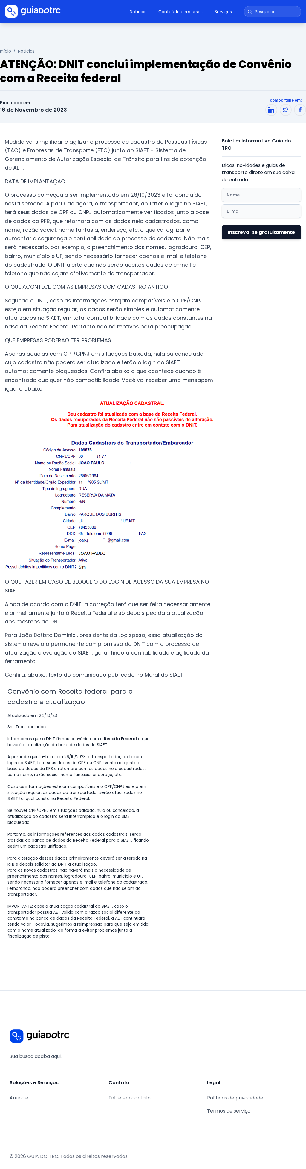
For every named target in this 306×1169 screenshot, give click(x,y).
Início (5, 51)
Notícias (138, 12)
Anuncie (19, 1097)
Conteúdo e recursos (180, 12)
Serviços (223, 12)
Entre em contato (129, 1097)
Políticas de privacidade (235, 1097)
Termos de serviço (228, 1110)
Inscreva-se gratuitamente (261, 232)
